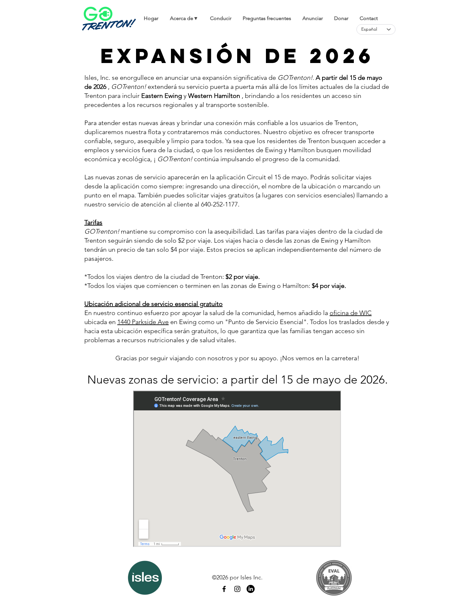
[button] (184, 18)
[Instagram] (237, 589)
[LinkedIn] (251, 589)
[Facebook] (224, 589)
